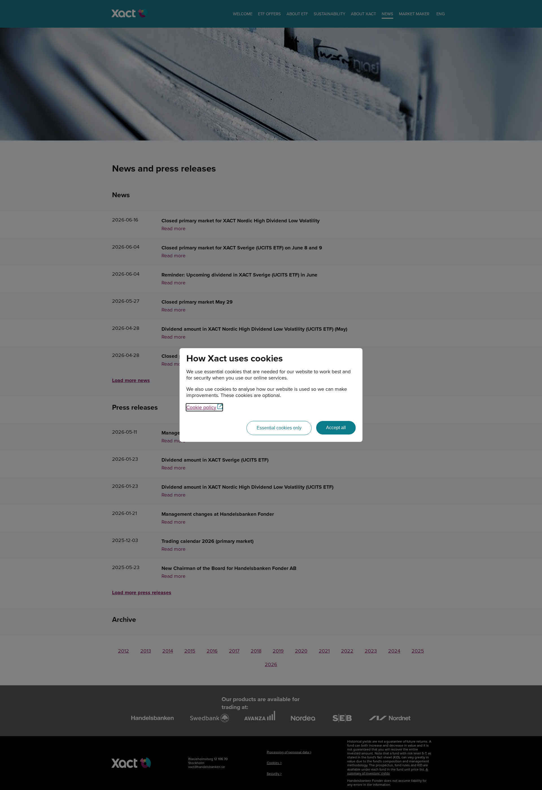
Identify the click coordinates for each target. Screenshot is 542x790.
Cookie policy (201, 407)
